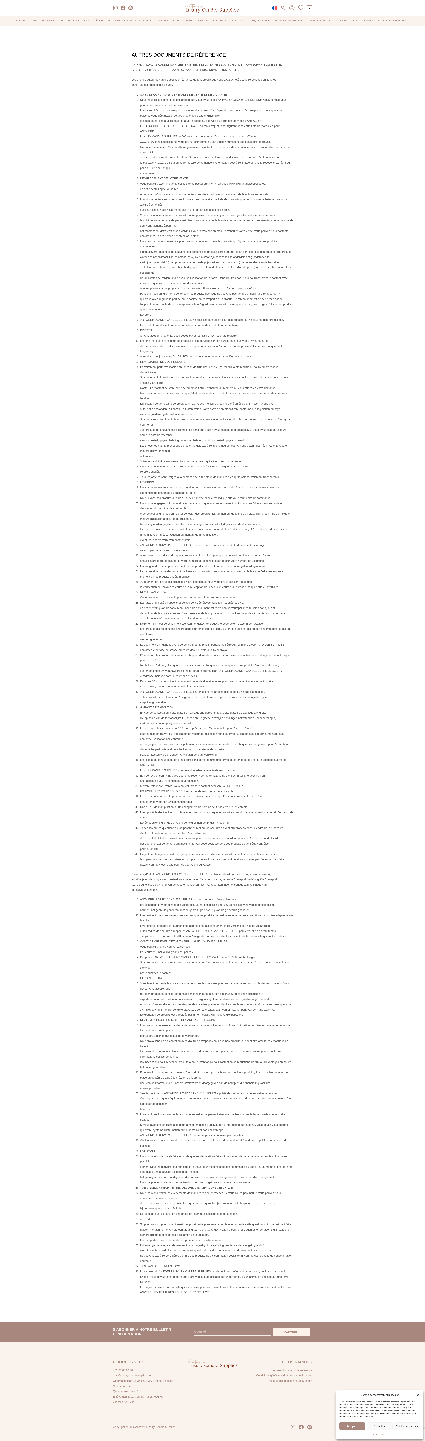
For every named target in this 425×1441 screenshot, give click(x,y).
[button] (418, 1395)
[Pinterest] (130, 7)
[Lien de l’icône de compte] (292, 8)
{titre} (375, 1434)
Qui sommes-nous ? (125, 1391)
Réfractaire (380, 1426)
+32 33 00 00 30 (123, 1370)
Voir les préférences (407, 1426)
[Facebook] (123, 7)
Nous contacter (122, 1386)
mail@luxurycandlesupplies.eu (132, 1375)
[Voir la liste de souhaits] (301, 9)
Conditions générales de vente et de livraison (284, 1375)
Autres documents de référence (292, 1370)
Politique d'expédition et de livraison (290, 1380)
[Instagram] (115, 7)
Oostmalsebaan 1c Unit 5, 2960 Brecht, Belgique (143, 1380)
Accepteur (352, 1426)
